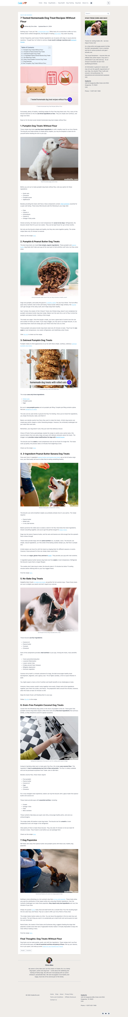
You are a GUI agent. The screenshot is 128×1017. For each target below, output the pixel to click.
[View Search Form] (108, 3)
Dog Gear (78, 3)
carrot (33, 909)
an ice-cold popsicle (59, 899)
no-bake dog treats (39, 582)
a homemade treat (43, 31)
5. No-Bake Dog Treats (29, 57)
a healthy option (51, 302)
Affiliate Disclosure (70, 997)
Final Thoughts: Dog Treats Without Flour (34, 63)
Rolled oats (26, 399)
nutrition (29, 950)
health (23, 950)
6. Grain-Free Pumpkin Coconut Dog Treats (34, 59)
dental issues (60, 437)
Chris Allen (34, 26)
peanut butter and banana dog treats (49, 457)
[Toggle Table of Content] (48, 47)
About (61, 994)
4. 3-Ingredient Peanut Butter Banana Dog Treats (36, 55)
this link (26, 334)
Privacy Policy (69, 994)
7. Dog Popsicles (27, 61)
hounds (74, 304)
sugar (50, 555)
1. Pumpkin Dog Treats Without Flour (32, 50)
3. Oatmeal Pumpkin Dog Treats (31, 53)
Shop (45, 3)
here (34, 235)
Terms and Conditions (56, 997)
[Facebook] (103, 1013)
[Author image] (22, 26)
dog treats (58, 33)
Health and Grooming (26, 15)
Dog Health (61, 3)
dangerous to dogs (31, 409)
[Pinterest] (108, 1013)
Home (40, 3)
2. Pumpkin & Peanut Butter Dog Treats (34, 51)
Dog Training (70, 3)
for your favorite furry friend (53, 946)
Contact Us (53, 1000)
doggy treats (63, 530)
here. (34, 834)
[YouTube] (91, 3)
